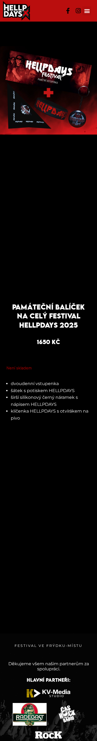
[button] (86, 10)
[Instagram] (78, 11)
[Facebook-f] (68, 11)
